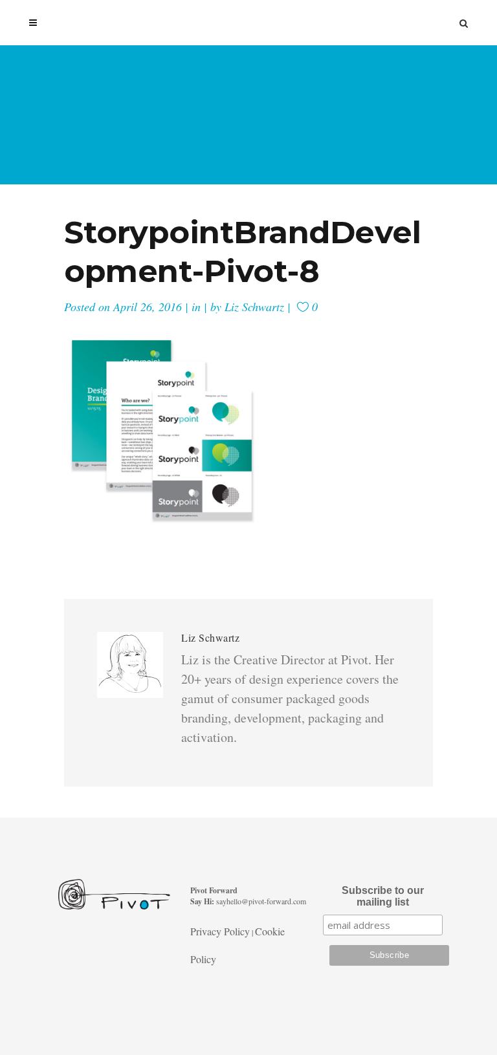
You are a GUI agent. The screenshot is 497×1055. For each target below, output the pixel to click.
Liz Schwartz (254, 306)
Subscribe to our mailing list (383, 896)
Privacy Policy (220, 931)
